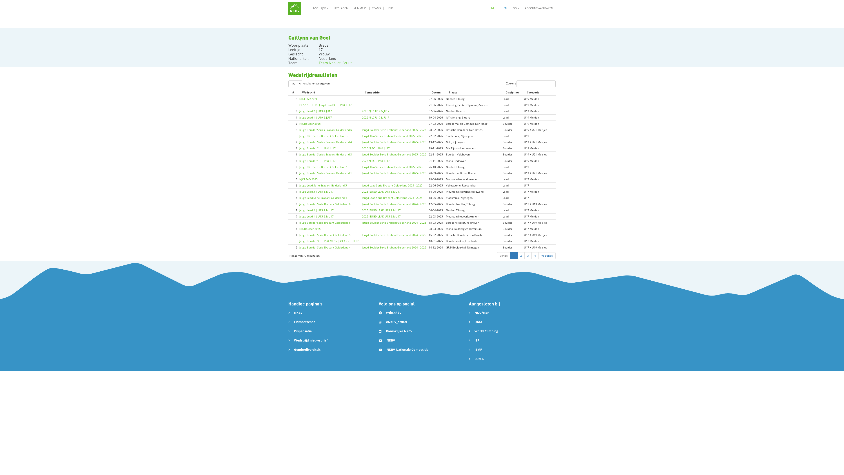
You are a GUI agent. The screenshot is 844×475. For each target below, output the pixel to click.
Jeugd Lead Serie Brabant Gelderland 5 (323, 185)
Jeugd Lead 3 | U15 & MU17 (316, 192)
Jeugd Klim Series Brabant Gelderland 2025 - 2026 (392, 136)
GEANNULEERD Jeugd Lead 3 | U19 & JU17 (325, 105)
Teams (376, 8)
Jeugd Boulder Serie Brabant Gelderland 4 (325, 247)
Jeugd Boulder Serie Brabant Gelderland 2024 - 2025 (394, 204)
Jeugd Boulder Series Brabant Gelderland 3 (325, 154)
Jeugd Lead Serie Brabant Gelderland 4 (323, 198)
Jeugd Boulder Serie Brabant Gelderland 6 (325, 223)
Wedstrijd (308, 92)
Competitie (372, 92)
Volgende (547, 256)
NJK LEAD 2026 (308, 99)
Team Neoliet (330, 62)
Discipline (512, 92)
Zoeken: (511, 83)
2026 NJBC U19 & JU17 (376, 148)
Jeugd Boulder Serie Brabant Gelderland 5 (325, 235)
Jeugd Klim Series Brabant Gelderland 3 (323, 136)
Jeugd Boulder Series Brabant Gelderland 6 (325, 130)
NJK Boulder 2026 (310, 124)
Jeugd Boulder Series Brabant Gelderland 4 (325, 142)
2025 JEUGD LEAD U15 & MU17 (381, 192)
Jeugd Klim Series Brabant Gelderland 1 (323, 167)
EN (505, 8)
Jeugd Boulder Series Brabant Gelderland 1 (325, 173)
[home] (294, 8)
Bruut (347, 62)
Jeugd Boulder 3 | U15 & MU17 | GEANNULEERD (329, 241)
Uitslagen (341, 8)
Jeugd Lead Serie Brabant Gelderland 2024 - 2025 (392, 185)
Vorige (504, 256)
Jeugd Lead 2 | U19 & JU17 (315, 111)
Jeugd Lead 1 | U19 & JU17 (315, 117)
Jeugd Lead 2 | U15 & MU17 (316, 210)
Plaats (453, 92)
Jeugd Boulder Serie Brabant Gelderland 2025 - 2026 (394, 130)
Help (389, 8)
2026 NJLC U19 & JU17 (375, 111)
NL (493, 8)
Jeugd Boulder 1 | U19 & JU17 (317, 161)
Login (515, 8)
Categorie (533, 92)
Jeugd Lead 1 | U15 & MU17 (316, 216)
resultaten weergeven (316, 83)
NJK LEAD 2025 (308, 179)
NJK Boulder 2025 (310, 229)
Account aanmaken (539, 8)
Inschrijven (320, 8)
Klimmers (360, 8)
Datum (436, 92)
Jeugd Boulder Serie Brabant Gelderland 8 (325, 204)
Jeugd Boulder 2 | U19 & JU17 (317, 148)
